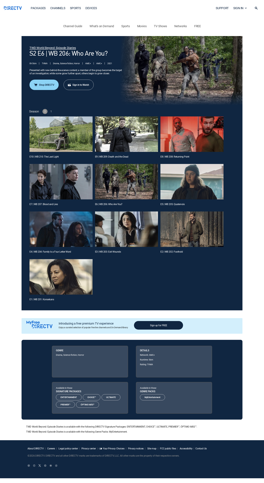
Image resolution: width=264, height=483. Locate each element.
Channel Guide (72, 26)
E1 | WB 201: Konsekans (41, 299)
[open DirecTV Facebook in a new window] (34, 465)
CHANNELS (57, 8)
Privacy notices (135, 448)
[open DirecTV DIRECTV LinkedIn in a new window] (29, 465)
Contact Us (201, 448)
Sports (125, 26)
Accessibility (186, 448)
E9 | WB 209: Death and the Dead (111, 156)
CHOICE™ (91, 397)
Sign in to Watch (80, 84)
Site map (151, 448)
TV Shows (160, 26)
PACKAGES (38, 8)
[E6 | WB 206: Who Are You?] (126, 181)
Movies (142, 26)
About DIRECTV (36, 448)
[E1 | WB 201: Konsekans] (61, 277)
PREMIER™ (65, 404)
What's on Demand (102, 26)
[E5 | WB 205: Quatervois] (192, 181)
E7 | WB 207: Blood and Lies (43, 204)
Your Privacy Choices (114, 448)
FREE (197, 26)
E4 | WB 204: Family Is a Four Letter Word (50, 251)
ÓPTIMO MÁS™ (87, 404)
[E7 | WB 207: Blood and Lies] (61, 181)
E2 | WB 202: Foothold (171, 251)
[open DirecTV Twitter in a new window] (39, 465)
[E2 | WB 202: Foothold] (192, 229)
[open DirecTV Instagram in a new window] (45, 465)
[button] (256, 8)
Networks (180, 26)
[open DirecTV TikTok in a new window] (56, 465)
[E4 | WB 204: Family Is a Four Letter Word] (61, 229)
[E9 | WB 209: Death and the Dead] (126, 134)
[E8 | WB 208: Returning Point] (192, 134)
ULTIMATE (111, 397)
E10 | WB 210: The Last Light (44, 156)
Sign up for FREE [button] (158, 325)
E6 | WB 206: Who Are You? (108, 204)
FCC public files (168, 448)
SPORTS (75, 8)
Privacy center (88, 448)
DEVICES (91, 8)
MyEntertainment (152, 397)
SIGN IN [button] (238, 8)
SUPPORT (222, 8)
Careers (51, 448)
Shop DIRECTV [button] (46, 84)
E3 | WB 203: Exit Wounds (108, 251)
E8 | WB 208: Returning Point (174, 156)
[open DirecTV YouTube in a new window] (51, 465)
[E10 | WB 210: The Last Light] (61, 134)
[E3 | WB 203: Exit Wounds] (126, 229)
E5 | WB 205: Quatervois (172, 204)
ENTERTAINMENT (69, 397)
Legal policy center (68, 448)
